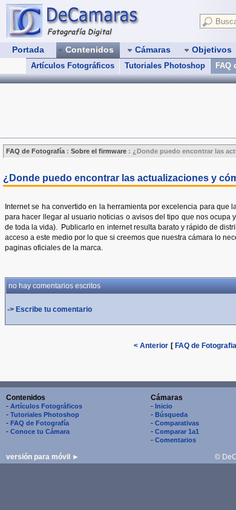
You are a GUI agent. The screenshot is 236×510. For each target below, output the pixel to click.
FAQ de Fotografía (39, 423)
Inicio (163, 406)
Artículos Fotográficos (72, 65)
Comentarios (175, 440)
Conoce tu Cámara (40, 431)
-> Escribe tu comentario (49, 309)
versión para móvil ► (42, 457)
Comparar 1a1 (177, 431)
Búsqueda (171, 414)
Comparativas (177, 423)
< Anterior (151, 345)
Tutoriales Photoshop (165, 65)
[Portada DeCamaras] (97, 20)
